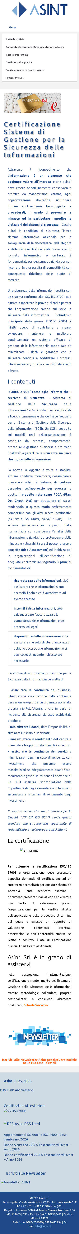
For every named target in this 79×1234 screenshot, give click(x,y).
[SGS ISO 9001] (15, 1111)
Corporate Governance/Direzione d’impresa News (35, 47)
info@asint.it (43, 1226)
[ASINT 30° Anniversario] (39, 1092)
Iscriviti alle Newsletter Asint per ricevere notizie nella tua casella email (39, 1061)
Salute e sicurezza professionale (25, 70)
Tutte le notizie (15, 39)
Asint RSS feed (27, 1123)
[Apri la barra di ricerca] (73, 27)
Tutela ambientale (17, 54)
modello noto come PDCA (42, 494)
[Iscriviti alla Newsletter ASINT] (23, 1182)
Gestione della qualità (19, 62)
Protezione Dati (15, 77)
